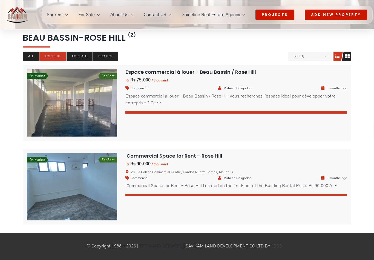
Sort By (299, 56)
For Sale (79, 56)
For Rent (53, 56)
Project (105, 56)
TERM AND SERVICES (160, 246)
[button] (357, 179)
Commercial (139, 88)
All (31, 56)
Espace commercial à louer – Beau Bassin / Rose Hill (190, 72)
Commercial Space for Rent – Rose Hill (173, 155)
